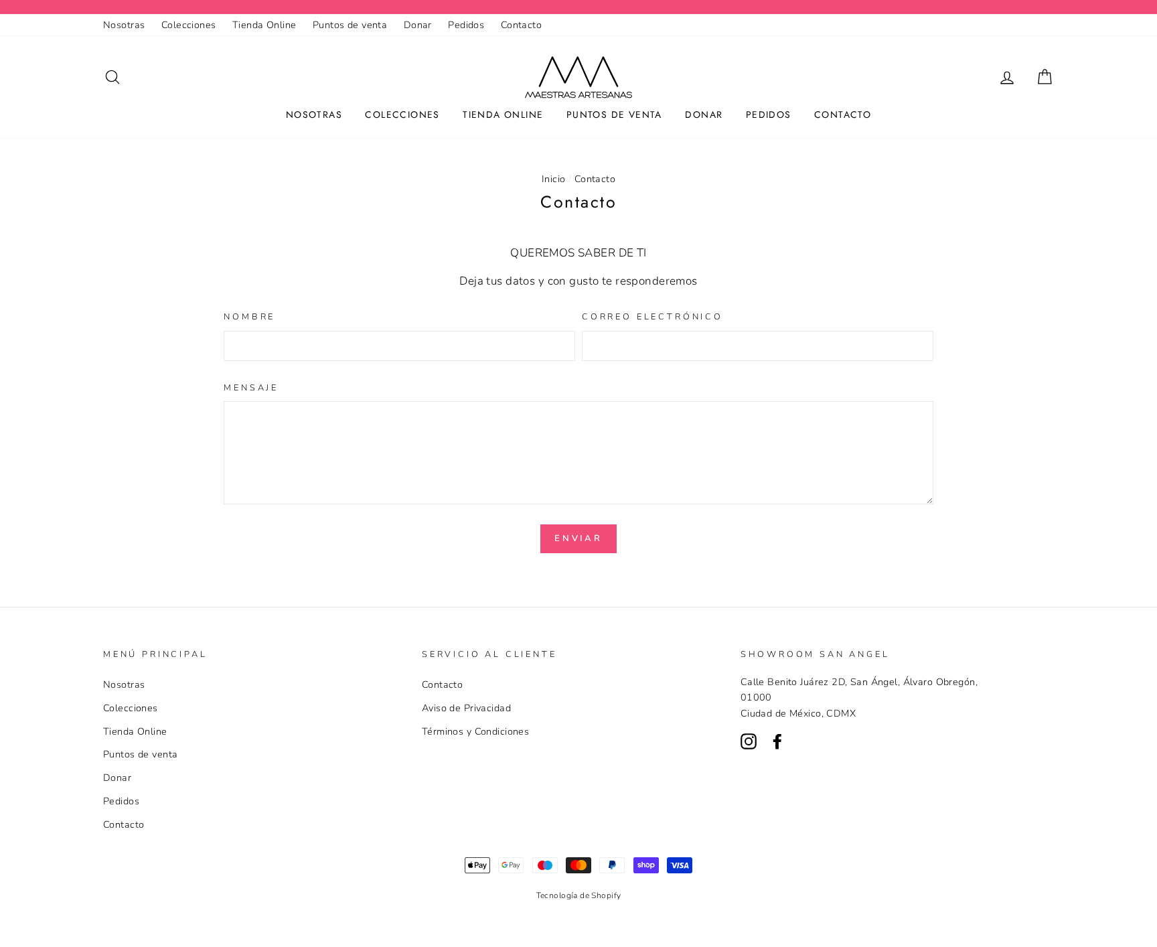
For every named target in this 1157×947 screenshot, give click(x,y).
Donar (418, 24)
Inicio (554, 179)
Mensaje (251, 388)
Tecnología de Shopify (578, 895)
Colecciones (188, 24)
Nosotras (124, 24)
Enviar (578, 538)
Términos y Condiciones (475, 731)
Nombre (249, 317)
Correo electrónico (652, 317)
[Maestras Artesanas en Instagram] (749, 740)
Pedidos (466, 24)
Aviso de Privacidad (466, 708)
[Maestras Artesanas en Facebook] (777, 740)
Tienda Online (264, 24)
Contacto (521, 24)
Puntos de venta (350, 24)
